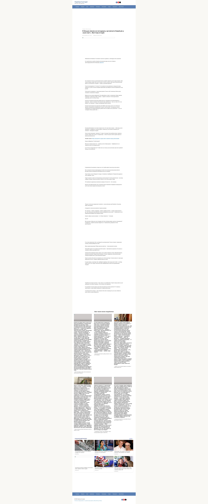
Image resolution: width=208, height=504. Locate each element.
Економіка (104, 6)
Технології (115, 6)
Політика (98, 6)
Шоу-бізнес (121, 6)
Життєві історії (99, 35)
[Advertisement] (104, 17)
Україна (82, 6)
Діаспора (92, 6)
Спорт (109, 6)
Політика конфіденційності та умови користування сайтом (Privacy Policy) (88, 500)
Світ (87, 6)
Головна (77, 6)
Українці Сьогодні (81, 2)
